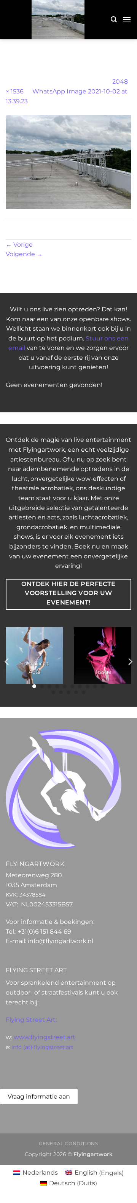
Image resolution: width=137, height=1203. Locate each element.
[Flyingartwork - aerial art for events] (58, 19)
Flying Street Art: (31, 1019)
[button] (114, 19)
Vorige (19, 244)
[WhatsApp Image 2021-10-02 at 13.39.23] (68, 161)
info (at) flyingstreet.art (42, 1047)
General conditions (68, 1143)
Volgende (24, 254)
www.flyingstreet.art (44, 1037)
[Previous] (7, 661)
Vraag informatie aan (39, 1096)
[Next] (129, 661)
